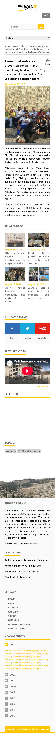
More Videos (42, 386)
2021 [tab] (12, 680)
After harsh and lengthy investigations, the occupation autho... (15, 258)
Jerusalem (10, 451)
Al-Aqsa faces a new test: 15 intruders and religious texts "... (38, 292)
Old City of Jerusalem (29, 451)
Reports (13, 607)
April (28, 651)
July (40, 651)
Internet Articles (19, 624)
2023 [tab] (12, 644)
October (18, 654)
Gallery (13, 612)
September (9, 654)
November (27, 654)
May (32, 651)
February (15, 651)
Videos (12, 616)
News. (15, 46)
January (8, 651)
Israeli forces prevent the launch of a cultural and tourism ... (38, 258)
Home (11, 599)
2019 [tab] (12, 692)
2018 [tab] (12, 698)
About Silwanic (17, 628)
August (45, 651)
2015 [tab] (12, 716)
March (22, 651)
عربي (46, 15)
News (11, 603)
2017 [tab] (12, 704)
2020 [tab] (13, 686)
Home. (7, 46)
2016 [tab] (12, 710)
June (36, 651)
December (36, 654)
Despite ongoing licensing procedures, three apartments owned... (15, 294)
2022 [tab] (13, 674)
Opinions (13, 620)
